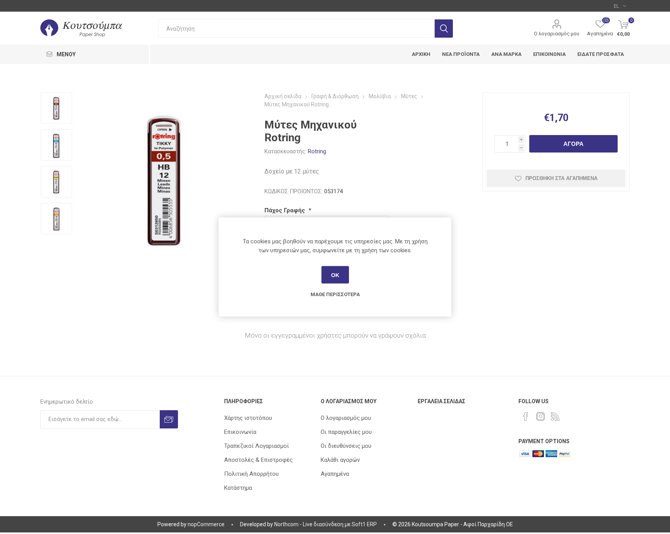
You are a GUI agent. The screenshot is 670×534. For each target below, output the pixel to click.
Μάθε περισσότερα (335, 294)
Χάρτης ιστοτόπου (248, 417)
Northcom (286, 524)
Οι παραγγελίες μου (346, 431)
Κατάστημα (238, 487)
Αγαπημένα (335, 473)
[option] (56, 108)
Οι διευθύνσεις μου (346, 445)
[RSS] (555, 416)
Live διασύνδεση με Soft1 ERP (340, 524)
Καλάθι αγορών (340, 459)
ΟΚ (335, 275)
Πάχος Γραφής (285, 210)
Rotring (317, 151)
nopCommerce (206, 524)
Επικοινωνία (240, 431)
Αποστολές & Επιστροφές (258, 459)
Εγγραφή (169, 419)
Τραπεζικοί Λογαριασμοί (256, 445)
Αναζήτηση (444, 28)
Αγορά (573, 143)
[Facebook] (526, 416)
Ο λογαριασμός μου (556, 33)
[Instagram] (540, 416)
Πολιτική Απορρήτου (251, 473)
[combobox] (296, 28)
